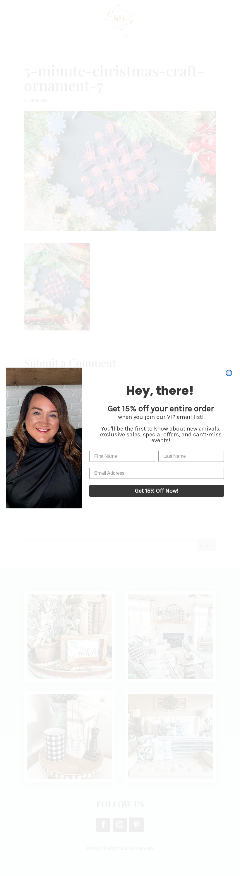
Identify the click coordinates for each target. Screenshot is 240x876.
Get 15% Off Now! (157, 490)
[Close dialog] (229, 373)
